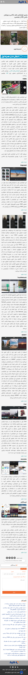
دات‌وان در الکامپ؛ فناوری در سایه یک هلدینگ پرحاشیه (14, 642)
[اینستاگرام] (10, 667)
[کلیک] (22, 2)
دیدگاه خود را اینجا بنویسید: (19, 577)
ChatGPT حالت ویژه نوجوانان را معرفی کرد (15, 629)
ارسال (14, 592)
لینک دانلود (24, 162)
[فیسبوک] (9, 558)
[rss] (17, 667)
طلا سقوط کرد (22, 631)
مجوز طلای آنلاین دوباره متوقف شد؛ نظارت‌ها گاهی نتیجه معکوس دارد (14, 621)
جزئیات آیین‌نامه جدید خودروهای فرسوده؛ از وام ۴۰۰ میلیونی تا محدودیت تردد (14, 650)
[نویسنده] (24, 49)
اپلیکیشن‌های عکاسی (14, 71)
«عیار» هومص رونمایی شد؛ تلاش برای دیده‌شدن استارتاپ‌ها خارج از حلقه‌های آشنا (14, 608)
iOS (7, 73)
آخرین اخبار (23, 600)
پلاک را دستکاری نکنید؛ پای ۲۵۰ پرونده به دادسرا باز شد (14, 625)
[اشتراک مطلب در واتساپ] (7, 558)
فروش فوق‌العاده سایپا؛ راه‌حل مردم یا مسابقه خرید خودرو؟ (14, 646)
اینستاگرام (13, 565)
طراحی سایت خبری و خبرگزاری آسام (12, 672)
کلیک (6, 669)
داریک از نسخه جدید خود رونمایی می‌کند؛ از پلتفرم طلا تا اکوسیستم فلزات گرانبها (15, 604)
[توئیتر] (12, 558)
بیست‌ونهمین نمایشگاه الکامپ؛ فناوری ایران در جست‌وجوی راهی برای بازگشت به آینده (14, 654)
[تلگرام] (15, 558)
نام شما (24, 571)
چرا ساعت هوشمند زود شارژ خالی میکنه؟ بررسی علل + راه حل (14, 634)
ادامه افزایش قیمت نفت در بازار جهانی (16, 612)
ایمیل (12, 571)
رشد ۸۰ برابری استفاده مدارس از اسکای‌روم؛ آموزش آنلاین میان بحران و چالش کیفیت (13, 615)
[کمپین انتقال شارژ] (14, 56)
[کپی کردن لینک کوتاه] (14, 560)
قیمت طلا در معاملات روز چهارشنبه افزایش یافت (13, 618)
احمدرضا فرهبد (17, 49)
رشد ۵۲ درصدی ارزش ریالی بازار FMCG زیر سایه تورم (14, 638)
